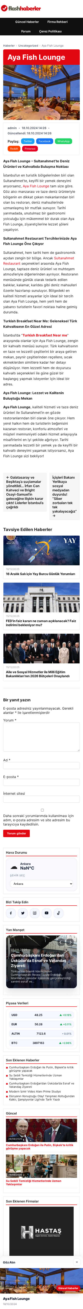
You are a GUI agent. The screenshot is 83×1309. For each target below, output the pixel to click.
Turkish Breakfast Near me (45, 335)
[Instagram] (35, 913)
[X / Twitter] (23, 913)
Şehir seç (17, 875)
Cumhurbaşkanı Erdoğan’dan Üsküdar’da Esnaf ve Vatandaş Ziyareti (41, 1085)
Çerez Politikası (50, 31)
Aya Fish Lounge (36, 186)
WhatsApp (63, 141)
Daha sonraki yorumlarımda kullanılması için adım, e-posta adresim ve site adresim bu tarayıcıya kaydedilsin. (38, 820)
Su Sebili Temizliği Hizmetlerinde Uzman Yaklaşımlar (35, 1077)
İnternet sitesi (14, 793)
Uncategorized (28, 45)
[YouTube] (47, 913)
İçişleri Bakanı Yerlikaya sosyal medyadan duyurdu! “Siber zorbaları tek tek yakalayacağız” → (64, 496)
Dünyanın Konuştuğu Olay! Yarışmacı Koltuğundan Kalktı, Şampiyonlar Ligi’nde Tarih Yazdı (42, 1097)
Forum (26, 31)
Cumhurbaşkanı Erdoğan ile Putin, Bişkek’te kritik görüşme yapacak (41, 1069)
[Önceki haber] (61, 942)
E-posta (11, 777)
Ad (6, 760)
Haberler (9, 45)
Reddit (14, 148)
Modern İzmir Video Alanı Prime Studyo (35, 1091)
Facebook (45, 141)
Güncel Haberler (27, 22)
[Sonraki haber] (70, 942)
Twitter (28, 141)
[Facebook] (11, 913)
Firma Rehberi (57, 22)
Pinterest (30, 148)
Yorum (9, 720)
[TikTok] (58, 913)
